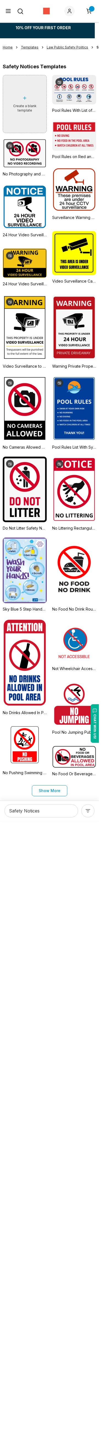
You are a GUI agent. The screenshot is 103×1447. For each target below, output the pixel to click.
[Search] (20, 11)
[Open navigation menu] (8, 11)
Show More (49, 790)
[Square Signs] (46, 11)
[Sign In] (70, 11)
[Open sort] (87, 810)
